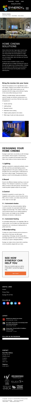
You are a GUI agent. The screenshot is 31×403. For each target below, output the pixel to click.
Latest (22, 1)
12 (19, 135)
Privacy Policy (5, 292)
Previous (6, 128)
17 (26, 135)
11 (18, 135)
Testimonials (11, 1)
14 (22, 135)
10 (16, 135)
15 (23, 135)
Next (24, 128)
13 (20, 135)
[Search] (22, 8)
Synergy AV (10, 398)
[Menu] (26, 8)
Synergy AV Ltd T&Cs (16, 3)
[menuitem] (10, 1)
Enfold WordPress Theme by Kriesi (20, 398)
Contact (17, 1)
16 (24, 135)
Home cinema (6, 14)
